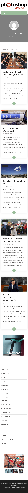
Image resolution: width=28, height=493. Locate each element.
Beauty (3, 377)
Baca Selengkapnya (10, 103)
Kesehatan (4, 408)
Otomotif (4, 412)
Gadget (3, 397)
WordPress (20, 490)
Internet (4, 401)
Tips (2, 428)
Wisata (3, 443)
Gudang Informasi (16, 483)
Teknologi (4, 424)
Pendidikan (4, 416)
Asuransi (4, 373)
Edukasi (3, 389)
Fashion (3, 393)
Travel (3, 432)
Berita (5, 54)
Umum (3, 436)
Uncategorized (6, 439)
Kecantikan (4, 404)
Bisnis (3, 385)
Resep (3, 420)
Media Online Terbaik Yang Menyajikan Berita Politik (13, 74)
